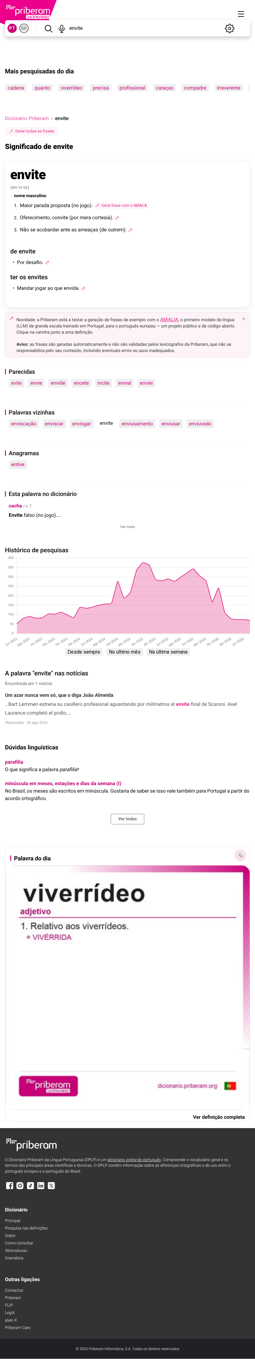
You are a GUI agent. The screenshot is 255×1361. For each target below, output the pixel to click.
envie (36, 383)
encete (81, 383)
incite (104, 383)
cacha (15, 506)
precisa (101, 88)
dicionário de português (134, 1160)
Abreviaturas (16, 1250)
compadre (195, 88)
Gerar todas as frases (34, 131)
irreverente (228, 88)
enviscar (54, 424)
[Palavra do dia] (240, 855)
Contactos (14, 1290)
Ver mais (127, 527)
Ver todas (127, 819)
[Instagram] (20, 1189)
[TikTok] (30, 1189)
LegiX (10, 1313)
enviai (124, 383)
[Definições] (229, 28)
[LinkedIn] (40, 1189)
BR (24, 28)
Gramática (14, 1258)
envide (58, 383)
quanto (42, 88)
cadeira (16, 88)
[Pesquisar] (48, 28)
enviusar (171, 424)
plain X (11, 1320)
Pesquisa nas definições (26, 1228)
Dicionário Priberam (27, 118)
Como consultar (19, 1243)
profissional (132, 88)
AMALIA (169, 319)
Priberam (13, 1298)
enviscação (23, 424)
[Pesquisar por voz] (61, 28)
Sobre (10, 1236)
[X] (51, 1189)
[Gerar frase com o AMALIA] (117, 218)
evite (16, 383)
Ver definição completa (219, 1117)
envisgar (81, 424)
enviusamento (137, 424)
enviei (146, 383)
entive (18, 464)
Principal (12, 1221)
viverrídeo (71, 88)
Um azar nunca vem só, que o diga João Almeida (59, 695)
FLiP (9, 1305)
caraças (164, 88)
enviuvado (200, 424)
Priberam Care (17, 1328)
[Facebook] (9, 1189)
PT (12, 28)
